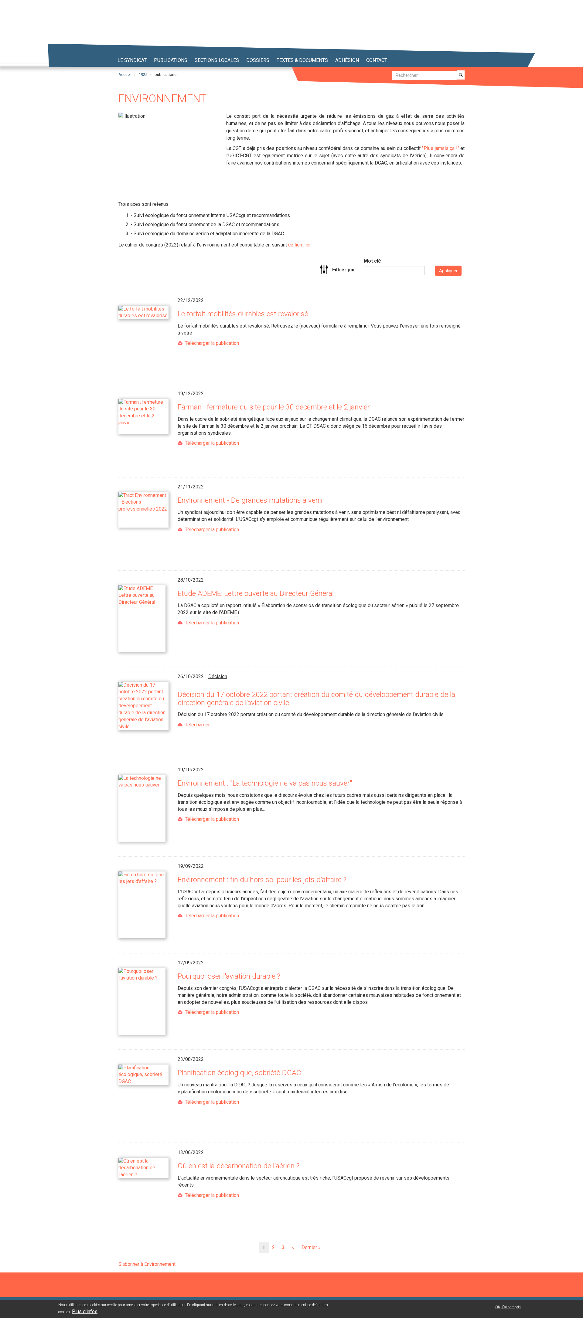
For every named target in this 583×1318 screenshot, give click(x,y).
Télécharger (197, 725)
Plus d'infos (84, 1311)
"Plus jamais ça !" (440, 148)
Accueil (124, 74)
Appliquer (448, 270)
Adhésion (347, 60)
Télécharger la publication (212, 343)
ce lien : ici (299, 245)
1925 (143, 74)
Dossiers (257, 60)
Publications (170, 60)
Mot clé (372, 261)
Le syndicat (132, 60)
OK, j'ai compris (508, 1307)
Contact (376, 60)
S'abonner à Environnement (147, 1264)
